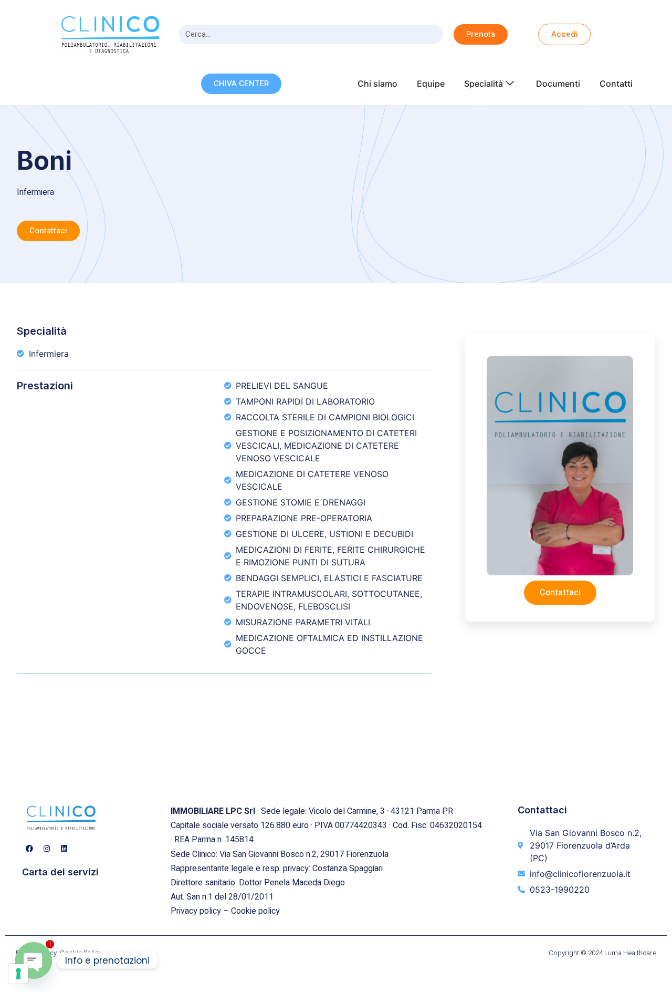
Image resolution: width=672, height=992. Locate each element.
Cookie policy (255, 911)
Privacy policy (196, 911)
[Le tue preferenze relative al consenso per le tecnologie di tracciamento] (18, 974)
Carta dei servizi (60, 871)
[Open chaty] (33, 960)
